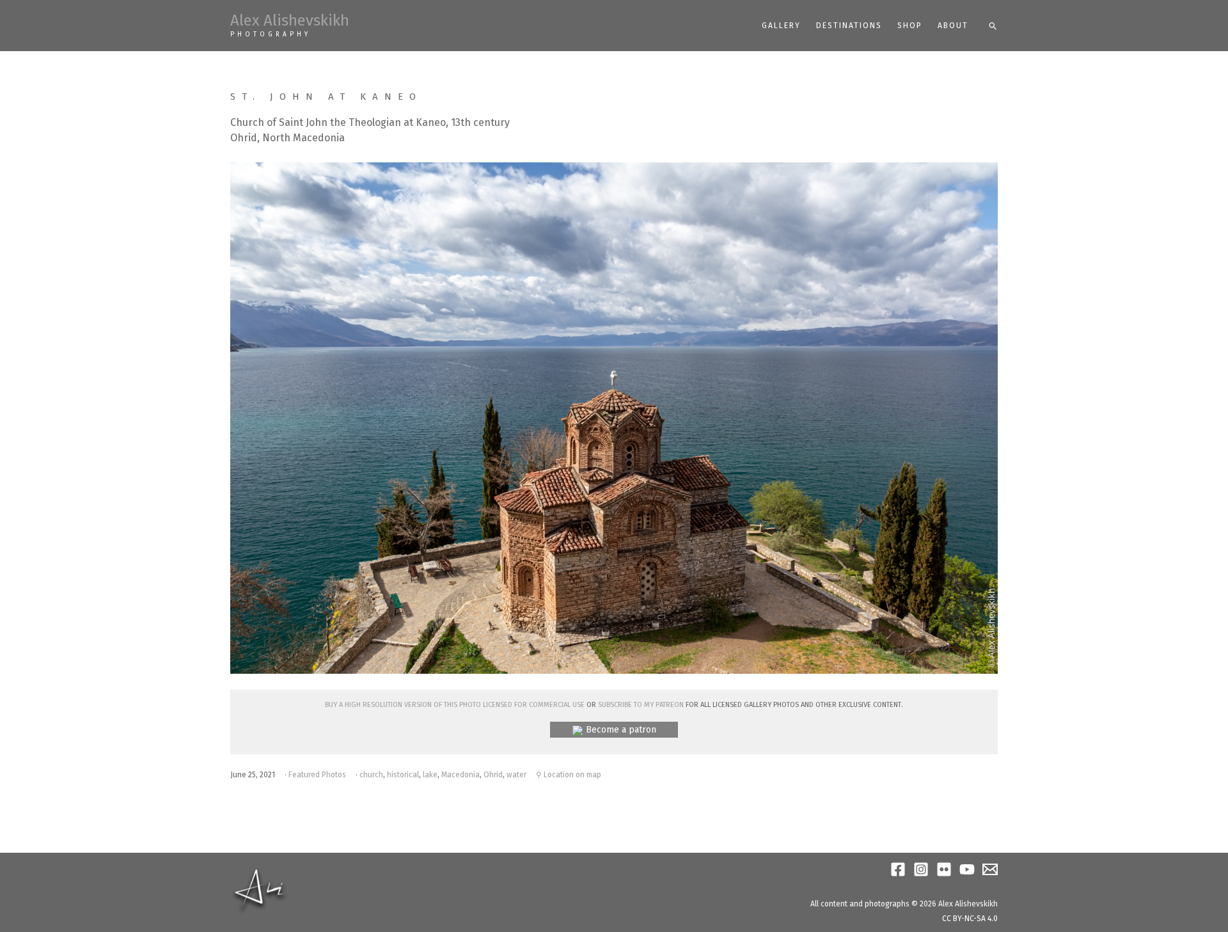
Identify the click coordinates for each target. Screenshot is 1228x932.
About (953, 25)
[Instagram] (921, 869)
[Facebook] (898, 869)
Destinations (849, 25)
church (371, 774)
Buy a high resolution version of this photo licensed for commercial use (455, 703)
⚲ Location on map (568, 774)
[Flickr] (944, 869)
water (516, 774)
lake (430, 774)
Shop (909, 25)
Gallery (781, 25)
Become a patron (621, 729)
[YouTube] (967, 869)
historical (403, 774)
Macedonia (460, 774)
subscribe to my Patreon (641, 703)
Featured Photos (317, 774)
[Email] (990, 869)
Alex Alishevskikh (289, 20)
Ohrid (493, 774)
